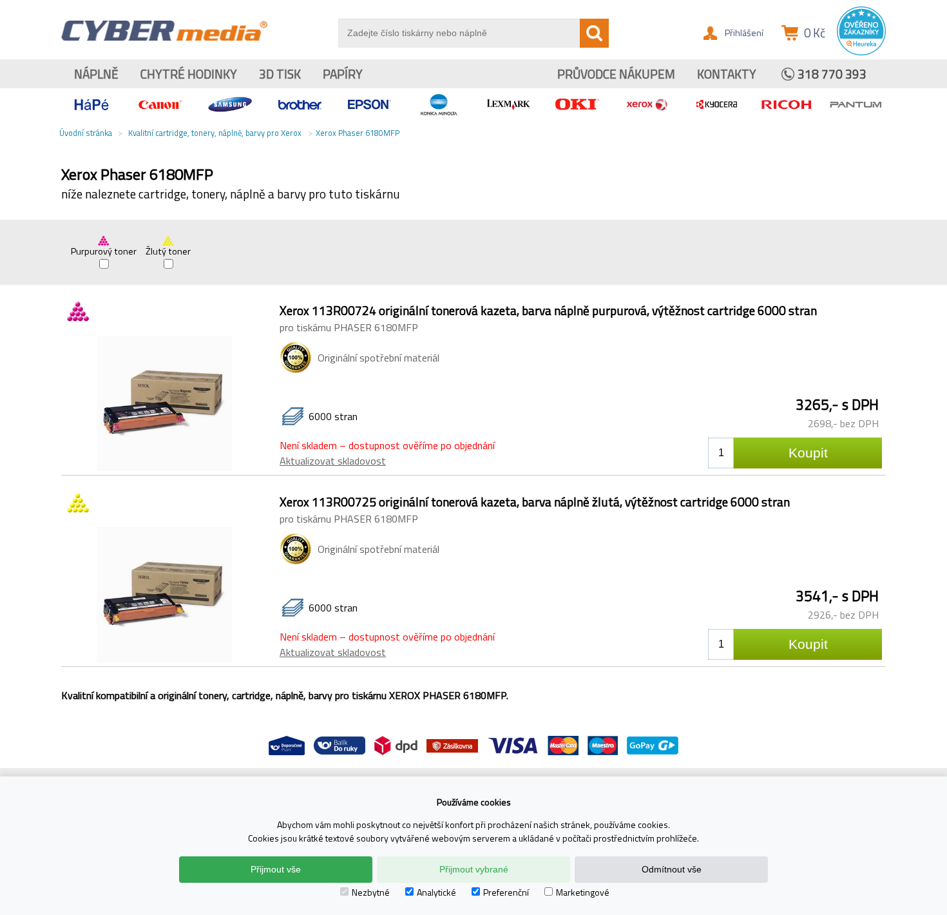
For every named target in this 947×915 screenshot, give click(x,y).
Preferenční (506, 892)
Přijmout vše (276, 869)
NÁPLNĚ (96, 73)
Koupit (808, 452)
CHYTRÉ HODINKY (188, 73)
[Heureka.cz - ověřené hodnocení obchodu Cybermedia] (861, 52)
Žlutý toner (168, 251)
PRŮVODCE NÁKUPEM (616, 73)
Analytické (436, 892)
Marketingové (582, 892)
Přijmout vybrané (473, 869)
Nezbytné (371, 892)
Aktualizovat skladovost (333, 460)
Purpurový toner (104, 251)
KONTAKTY (726, 73)
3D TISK (280, 73)
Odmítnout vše (672, 869)
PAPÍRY (343, 73)
